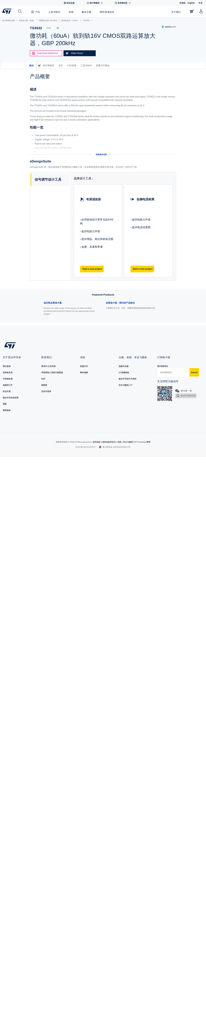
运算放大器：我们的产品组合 (120, 303)
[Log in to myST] (201, 11)
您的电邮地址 (162, 366)
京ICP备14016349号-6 (85, 447)
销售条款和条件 (109, 442)
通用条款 (7, 410)
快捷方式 (84, 366)
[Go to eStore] (192, 11)
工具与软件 (54, 11)
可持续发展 (8, 379)
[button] (19, 11)
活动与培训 (46, 391)
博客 (5, 404)
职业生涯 (7, 391)
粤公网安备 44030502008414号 (116, 447)
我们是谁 (7, 366)
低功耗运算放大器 (53, 303)
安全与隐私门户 (125, 385)
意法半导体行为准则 (127, 379)
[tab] (31, 65)
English (191, 3)
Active (48, 28)
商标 (119, 442)
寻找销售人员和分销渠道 (52, 372)
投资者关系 (8, 372)
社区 (43, 379)
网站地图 (84, 372)
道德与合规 (124, 366)
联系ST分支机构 (48, 366)
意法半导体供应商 (10, 398)
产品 (37, 11)
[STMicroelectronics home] (7, 11)
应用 (71, 11)
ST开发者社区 (107, 12)
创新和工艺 (8, 385)
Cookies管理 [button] (144, 442)
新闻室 (44, 385)
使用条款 (97, 442)
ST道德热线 (124, 372)
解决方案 (86, 11)
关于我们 (176, 11)
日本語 (182, 3)
